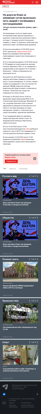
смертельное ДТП (24, 51)
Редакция (11, 403)
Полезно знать (10, 259)
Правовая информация (28, 398)
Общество (12, 169)
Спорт (5, 342)
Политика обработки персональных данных (27, 406)
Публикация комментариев (13, 406)
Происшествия (10, 300)
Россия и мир (23, 169)
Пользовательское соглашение (14, 399)
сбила (23, 139)
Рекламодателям (26, 403)
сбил (28, 129)
